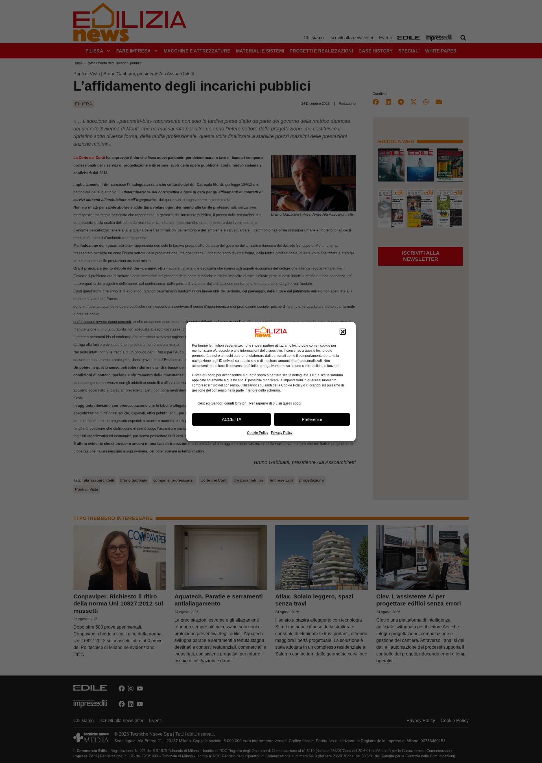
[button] (343, 332)
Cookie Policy (257, 433)
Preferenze (312, 419)
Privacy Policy (281, 433)
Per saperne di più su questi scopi (275, 403)
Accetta (231, 419)
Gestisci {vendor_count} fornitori (222, 403)
